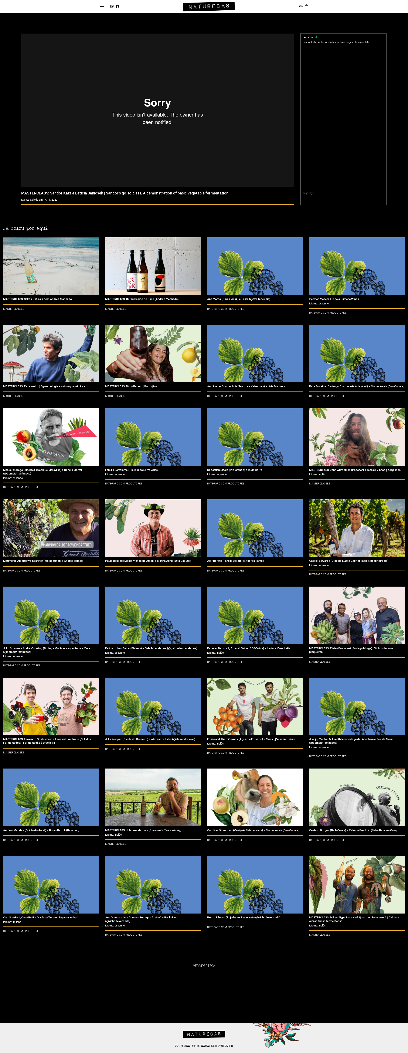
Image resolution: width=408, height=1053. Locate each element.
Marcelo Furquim (190, 1046)
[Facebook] (117, 6)
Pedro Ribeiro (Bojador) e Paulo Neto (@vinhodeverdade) (243, 917)
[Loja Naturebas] (306, 6)
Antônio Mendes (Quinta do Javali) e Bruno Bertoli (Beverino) (41, 830)
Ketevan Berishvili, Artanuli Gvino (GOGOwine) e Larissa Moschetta (248, 648)
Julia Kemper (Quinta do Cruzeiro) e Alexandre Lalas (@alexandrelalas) (150, 739)
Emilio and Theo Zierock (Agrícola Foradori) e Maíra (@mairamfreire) (251, 739)
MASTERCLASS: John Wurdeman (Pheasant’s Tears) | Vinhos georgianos (355, 470)
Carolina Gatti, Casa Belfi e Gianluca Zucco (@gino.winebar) (40, 917)
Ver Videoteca (204, 965)
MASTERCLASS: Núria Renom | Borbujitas (131, 386)
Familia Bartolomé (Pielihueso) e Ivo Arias (131, 470)
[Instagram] (112, 6)
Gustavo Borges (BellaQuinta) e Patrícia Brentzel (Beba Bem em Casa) (353, 830)
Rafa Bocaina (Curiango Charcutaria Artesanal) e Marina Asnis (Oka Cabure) (356, 386)
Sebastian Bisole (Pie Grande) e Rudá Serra (234, 470)
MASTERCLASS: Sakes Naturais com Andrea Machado (37, 299)
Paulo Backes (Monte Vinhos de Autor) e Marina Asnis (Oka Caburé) (148, 560)
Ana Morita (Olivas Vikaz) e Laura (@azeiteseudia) (238, 299)
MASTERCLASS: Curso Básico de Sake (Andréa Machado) (141, 299)
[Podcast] (301, 6)
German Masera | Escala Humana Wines (334, 299)
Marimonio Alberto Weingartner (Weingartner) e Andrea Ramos (43, 560)
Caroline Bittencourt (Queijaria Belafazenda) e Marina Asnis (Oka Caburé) (253, 830)
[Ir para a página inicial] (209, 6)
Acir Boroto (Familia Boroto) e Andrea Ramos (235, 560)
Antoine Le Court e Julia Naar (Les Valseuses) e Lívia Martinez (246, 386)
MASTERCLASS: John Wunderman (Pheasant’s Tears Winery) (143, 830)
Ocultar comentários (343, 201)
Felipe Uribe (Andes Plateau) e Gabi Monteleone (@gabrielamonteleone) (151, 648)
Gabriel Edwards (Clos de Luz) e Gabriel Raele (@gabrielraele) (348, 560)
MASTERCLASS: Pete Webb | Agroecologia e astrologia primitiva (44, 386)
